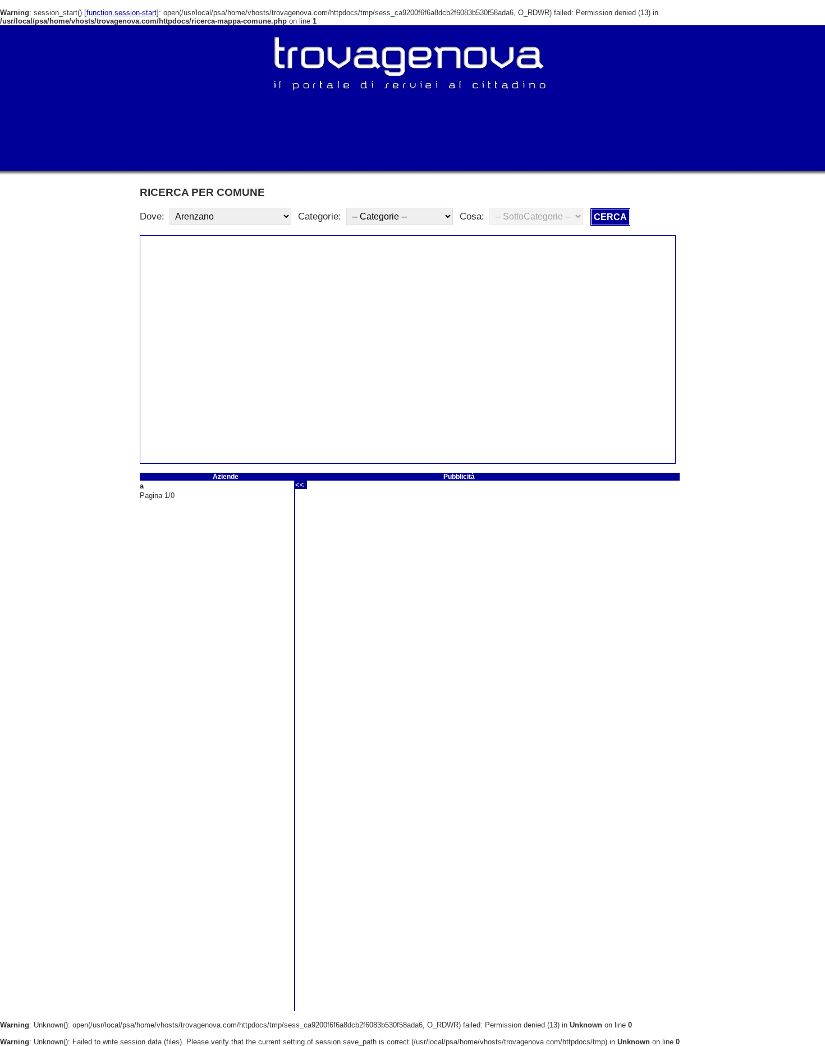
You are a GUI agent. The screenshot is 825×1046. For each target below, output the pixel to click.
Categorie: (319, 216)
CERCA (610, 217)
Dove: (152, 216)
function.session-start (121, 12)
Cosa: (472, 216)
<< (299, 485)
